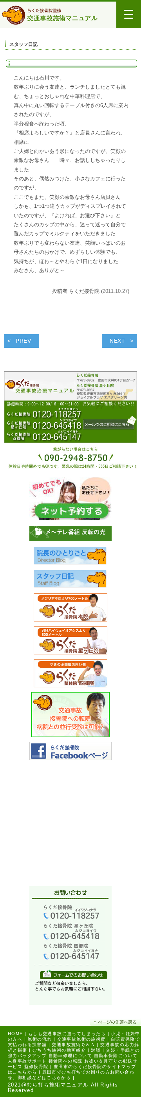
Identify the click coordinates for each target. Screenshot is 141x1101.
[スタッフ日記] (70, 581)
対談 (96, 1050)
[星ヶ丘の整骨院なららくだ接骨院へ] (70, 642)
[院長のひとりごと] (70, 558)
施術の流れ (39, 1039)
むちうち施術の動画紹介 (59, 1050)
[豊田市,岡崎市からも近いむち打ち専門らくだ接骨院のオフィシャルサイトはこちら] (70, 609)
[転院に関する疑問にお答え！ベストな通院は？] (70, 716)
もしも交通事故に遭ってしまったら (67, 1033)
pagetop (115, 1022)
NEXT (117, 341)
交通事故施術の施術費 (81, 1039)
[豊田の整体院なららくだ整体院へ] (70, 675)
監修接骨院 (36, 1066)
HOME (15, 1033)
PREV (23, 341)
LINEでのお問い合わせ (73, 974)
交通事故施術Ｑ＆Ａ (73, 1044)
